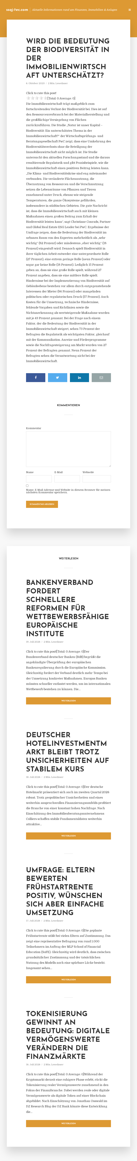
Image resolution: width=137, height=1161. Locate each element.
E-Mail (58, 472)
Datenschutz (115, 10)
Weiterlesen (68, 701)
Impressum (96, 10)
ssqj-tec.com (17, 10)
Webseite (88, 472)
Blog (66, 10)
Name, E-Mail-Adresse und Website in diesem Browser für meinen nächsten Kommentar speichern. (68, 491)
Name (30, 472)
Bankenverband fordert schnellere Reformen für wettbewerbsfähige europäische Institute (67, 609)
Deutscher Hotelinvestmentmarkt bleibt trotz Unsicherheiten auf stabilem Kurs (67, 752)
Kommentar (33, 428)
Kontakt (80, 10)
